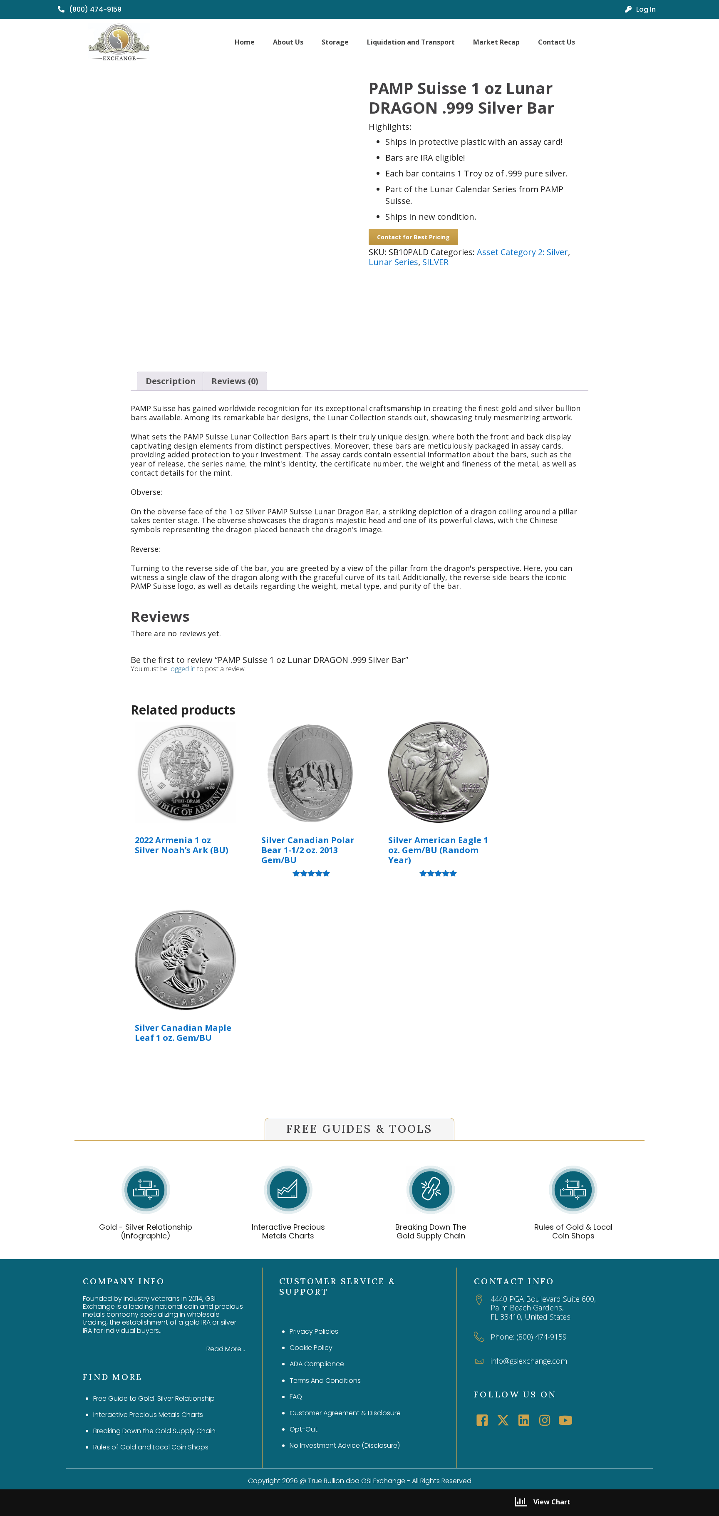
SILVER (435, 262)
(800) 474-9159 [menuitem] (94, 9)
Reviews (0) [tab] (234, 381)
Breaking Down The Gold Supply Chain (430, 1231)
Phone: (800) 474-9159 (529, 1337)
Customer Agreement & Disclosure (345, 1413)
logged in (182, 668)
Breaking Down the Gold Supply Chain (154, 1431)
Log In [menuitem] (645, 9)
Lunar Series (393, 262)
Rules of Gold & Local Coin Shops (573, 1231)
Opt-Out (303, 1429)
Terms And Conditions (325, 1380)
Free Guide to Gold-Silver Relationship (154, 1398)
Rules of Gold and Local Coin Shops (150, 1447)
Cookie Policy (311, 1347)
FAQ (296, 1397)
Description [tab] (171, 381)
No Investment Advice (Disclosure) (345, 1445)
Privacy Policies (314, 1331)
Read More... (225, 1349)
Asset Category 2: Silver (522, 252)
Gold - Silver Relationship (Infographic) (145, 1231)
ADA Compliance (317, 1364)
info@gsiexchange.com (529, 1361)
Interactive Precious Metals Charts (288, 1231)
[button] (482, 1420)
